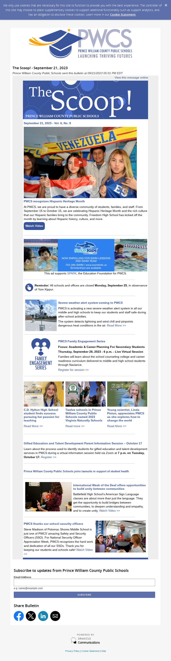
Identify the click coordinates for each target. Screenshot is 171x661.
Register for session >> (73, 369)
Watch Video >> (109, 510)
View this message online (131, 77)
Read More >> (116, 325)
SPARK (72, 273)
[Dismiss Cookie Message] (166, 4)
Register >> (48, 457)
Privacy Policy (72, 651)
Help (103, 651)
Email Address (22, 577)
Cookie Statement (123, 14)
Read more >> (74, 426)
